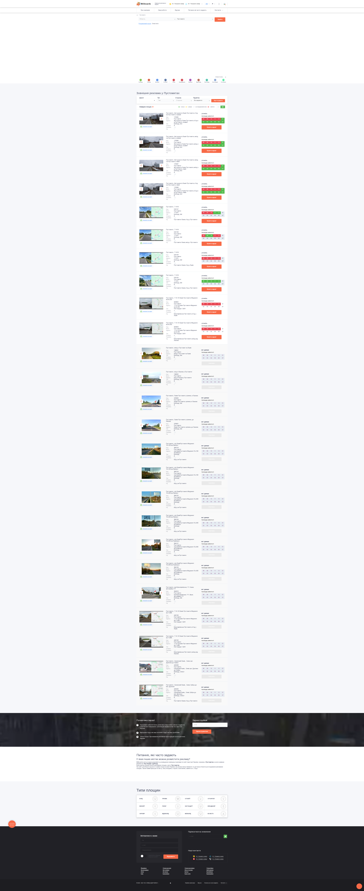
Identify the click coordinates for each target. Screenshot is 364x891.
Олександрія (167, 868)
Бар (142, 874)
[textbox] (157, 19)
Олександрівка (189, 868)
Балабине (210, 872)
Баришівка (210, 874)
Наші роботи (162, 10)
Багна (186, 872)
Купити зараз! (211, 127)
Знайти (220, 19)
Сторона (178, 98)
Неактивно (212, 363)
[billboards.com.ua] (144, 4)
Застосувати (218, 100)
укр (207, 3)
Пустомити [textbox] (180, 19)
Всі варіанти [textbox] (198, 100)
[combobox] (157, 19)
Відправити (171, 856)
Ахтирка (165, 872)
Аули (142, 872)
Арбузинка (210, 870)
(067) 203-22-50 (5, 890)
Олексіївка (210, 868)
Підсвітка (196, 98)
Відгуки (177, 10)
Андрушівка (144, 870)
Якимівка (144, 868)
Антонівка (166, 870)
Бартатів (187, 874)
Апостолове (189, 870)
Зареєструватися (202, 731)
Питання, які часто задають (197, 10)
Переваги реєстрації (190, 882)
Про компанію (145, 10)
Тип (158, 98)
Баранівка (166, 874)
